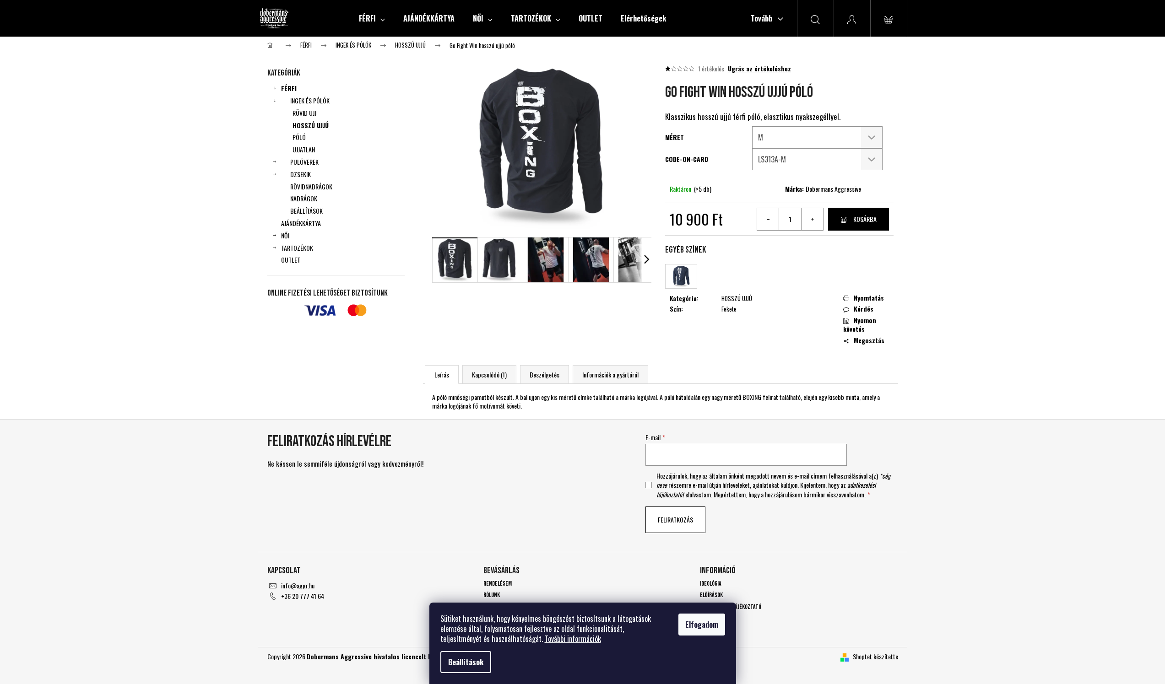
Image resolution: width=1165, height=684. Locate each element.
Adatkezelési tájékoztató (730, 606)
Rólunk (491, 595)
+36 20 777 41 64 (302, 596)
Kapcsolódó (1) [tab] (489, 374)
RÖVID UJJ (304, 113)
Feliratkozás (675, 519)
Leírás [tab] (441, 374)
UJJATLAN (304, 149)
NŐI (285, 235)
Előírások (711, 595)
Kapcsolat (712, 618)
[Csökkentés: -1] (768, 219)
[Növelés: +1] (812, 219)
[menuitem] (372, 18)
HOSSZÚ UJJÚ (311, 125)
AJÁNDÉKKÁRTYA (301, 223)
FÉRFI (289, 88)
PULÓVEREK (304, 162)
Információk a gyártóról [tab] (610, 374)
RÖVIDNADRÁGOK (311, 186)
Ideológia (710, 583)
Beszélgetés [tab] (544, 374)
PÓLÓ (299, 137)
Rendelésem (497, 583)
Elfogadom (701, 624)
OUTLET (290, 259)
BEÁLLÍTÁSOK (306, 210)
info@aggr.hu (297, 585)
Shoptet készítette (875, 656)
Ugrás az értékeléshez (759, 68)
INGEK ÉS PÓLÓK (310, 100)
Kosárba (865, 219)
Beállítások (465, 662)
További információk (573, 638)
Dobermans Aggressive (833, 189)
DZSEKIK (300, 174)
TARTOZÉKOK (297, 248)
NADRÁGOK (303, 198)
